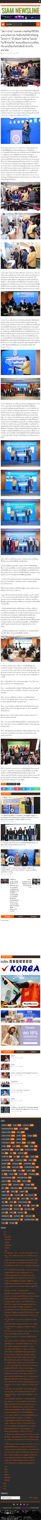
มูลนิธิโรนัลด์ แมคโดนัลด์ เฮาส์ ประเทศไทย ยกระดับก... (21, 1283)
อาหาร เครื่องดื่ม (6, 1139)
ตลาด (23, 1156)
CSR (3, 1153)
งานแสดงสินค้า (19, 1160)
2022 (5, 1489)
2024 (5, 1483)
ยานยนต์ (17, 1149)
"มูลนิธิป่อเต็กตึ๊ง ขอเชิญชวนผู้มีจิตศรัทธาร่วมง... (19, 1272)
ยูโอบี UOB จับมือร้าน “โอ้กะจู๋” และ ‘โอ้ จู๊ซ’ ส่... (18, 1418)
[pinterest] (24, 1504)
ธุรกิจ (29, 1142)
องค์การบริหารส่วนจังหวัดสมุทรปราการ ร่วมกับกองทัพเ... (21, 1376)
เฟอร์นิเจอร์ (17, 1216)
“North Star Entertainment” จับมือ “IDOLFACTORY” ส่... (21, 1409)
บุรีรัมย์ (12, 1191)
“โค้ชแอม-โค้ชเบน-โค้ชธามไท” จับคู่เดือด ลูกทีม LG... (20, 1354)
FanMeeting (5, 1195)
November (8, 1239)
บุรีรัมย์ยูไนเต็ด (5, 1216)
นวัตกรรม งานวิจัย (11, 784)
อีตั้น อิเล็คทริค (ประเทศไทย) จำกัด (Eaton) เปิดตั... (19, 1360)
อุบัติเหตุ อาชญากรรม (7, 1170)
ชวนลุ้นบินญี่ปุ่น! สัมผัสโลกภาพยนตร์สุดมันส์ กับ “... (20, 1420)
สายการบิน (4, 1198)
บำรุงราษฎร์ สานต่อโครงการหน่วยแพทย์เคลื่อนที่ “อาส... (21, 1415)
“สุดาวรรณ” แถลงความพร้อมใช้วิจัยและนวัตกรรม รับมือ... (22, 1296)
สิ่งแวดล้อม (15, 1163)
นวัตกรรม (4, 1181)
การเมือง (29, 1170)
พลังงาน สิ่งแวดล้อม (6, 1177)
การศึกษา (18, 1139)
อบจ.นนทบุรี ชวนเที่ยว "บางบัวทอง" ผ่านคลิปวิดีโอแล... (21, 1341)
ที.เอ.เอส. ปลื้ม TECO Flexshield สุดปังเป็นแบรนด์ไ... (20, 1391)
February (7, 1477)
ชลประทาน (16, 1209)
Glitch (13, 1056)
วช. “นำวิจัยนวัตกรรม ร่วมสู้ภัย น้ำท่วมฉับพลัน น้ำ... (20, 1463)
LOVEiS (11, 1174)
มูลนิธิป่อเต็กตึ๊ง (5, 1149)
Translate (35, 1498)
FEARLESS (14, 1081)
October (7, 1242)
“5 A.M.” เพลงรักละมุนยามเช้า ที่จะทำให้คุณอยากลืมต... (21, 1371)
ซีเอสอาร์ (19, 1142)
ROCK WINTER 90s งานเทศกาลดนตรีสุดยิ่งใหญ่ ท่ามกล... (21, 1382)
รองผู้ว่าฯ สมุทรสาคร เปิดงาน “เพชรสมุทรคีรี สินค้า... (20, 1423)
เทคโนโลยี (20, 1153)
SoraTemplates (25, 1508)
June (6, 1466)
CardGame (28, 1216)
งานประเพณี (32, 1174)
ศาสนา (32, 1198)
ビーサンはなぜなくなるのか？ (21, 1090)
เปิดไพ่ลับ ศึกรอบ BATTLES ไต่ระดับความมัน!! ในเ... (20, 1373)
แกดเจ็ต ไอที (5, 1156)
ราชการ (21, 1128)
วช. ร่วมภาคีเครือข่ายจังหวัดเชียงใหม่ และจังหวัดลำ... (20, 1426)
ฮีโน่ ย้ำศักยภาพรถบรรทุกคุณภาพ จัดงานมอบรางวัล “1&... (22, 1331)
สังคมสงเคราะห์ (29, 1149)
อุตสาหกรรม (16, 1184)
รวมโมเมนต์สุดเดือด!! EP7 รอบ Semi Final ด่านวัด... (20, 1275)
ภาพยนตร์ (22, 1191)
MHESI (33, 1205)
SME (3, 1202)
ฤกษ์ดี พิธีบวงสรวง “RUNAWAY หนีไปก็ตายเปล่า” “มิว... (20, 1343)
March (7, 1474)
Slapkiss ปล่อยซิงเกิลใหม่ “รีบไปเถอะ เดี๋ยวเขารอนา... (20, 1404)
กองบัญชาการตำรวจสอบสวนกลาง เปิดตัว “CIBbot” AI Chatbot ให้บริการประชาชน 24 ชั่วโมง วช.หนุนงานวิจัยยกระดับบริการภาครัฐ (19, 870)
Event (30, 1160)
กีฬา (11, 1153)
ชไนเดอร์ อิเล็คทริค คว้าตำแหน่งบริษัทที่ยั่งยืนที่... (19, 1412)
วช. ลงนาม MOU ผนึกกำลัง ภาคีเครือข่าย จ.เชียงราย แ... (21, 1365)
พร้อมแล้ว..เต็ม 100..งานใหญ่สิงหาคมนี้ (16, 1290)
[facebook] (39, 1)
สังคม (18, 1132)
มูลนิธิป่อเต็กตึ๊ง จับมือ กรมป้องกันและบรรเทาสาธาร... (20, 1278)
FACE (13, 1064)
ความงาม (4, 1167)
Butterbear (5, 1205)
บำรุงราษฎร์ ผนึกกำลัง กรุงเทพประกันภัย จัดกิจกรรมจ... (21, 1263)
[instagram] (27, 1504)
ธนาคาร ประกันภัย (22, 1202)
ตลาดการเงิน (15, 1167)
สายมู (3, 1212)
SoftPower (5, 1209)
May (6, 1469)
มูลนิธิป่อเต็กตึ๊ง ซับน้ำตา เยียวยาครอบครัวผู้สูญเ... (19, 1368)
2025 (5, 1234)
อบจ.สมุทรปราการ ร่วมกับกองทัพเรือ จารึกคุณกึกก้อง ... (21, 1401)
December (8, 1237)
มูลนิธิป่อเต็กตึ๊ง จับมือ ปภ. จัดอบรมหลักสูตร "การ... (19, 1428)
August (7, 1248)
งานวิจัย (32, 1156)
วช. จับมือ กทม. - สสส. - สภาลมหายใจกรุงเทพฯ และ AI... (21, 1253)
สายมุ (3, 1223)
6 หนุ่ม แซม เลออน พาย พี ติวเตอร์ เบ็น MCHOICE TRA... (21, 1260)
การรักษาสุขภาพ (6, 1142)
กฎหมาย (4, 1191)
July (6, 1250)
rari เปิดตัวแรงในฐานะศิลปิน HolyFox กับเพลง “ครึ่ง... (20, 1357)
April (6, 1472)
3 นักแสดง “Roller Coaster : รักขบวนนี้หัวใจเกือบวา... (20, 1301)
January (7, 1480)
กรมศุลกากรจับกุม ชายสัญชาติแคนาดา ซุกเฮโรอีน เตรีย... (22, 1449)
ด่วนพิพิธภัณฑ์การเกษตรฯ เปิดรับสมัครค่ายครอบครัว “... (21, 1309)
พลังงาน (23, 1198)
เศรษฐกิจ (30, 1135)
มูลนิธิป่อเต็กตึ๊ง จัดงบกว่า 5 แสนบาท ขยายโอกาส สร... (21, 1447)
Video (14, 1198)
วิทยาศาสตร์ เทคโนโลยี (7, 1128)
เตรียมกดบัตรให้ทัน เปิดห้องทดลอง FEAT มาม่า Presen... (21, 1324)
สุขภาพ (21, 1174)
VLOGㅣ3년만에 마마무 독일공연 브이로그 (24, 1073)
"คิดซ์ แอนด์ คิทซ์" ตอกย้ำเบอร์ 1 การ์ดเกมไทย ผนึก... (20, 1399)
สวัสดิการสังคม (14, 1188)
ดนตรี (14, 1146)
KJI (12, 1508)
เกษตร (31, 1146)
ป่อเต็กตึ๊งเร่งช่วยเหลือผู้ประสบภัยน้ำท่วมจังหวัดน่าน (19, 1293)
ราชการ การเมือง (6, 1135)
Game (24, 1205)
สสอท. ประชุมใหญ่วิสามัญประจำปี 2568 (16, 1334)
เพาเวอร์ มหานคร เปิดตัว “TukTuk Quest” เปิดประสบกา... (21, 1452)
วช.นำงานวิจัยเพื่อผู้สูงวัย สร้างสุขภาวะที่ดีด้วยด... (19, 1281)
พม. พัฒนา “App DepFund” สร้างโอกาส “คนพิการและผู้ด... (22, 1437)
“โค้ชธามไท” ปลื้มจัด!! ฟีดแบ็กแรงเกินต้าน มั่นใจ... (19, 1407)
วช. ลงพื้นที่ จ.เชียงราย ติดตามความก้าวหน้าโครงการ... (21, 1363)
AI (2, 1174)
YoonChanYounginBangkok (10, 1219)
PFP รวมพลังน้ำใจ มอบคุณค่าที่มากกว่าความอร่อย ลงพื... (21, 1270)
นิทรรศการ (20, 1212)
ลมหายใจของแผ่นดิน (30, 1219)
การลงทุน (27, 1184)
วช (18, 784)
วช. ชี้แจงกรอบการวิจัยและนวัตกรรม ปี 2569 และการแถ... (22, 1434)
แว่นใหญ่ (12, 1223)
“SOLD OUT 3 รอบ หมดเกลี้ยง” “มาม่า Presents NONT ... (21, 1389)
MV (15, 1156)
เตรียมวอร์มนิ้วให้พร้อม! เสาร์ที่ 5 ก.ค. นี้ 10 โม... (19, 1431)
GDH (19, 1170)
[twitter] (17, 1504)
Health (24, 1181)
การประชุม (17, 1195)
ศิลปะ (3, 1188)
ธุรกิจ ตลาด (26, 1125)
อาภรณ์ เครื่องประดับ (30, 1167)
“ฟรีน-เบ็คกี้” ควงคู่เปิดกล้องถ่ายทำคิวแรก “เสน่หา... (19, 1346)
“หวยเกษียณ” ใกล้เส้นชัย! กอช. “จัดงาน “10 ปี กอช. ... (20, 1349)
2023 (5, 1486)
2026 (5, 1232)
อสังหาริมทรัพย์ (27, 1163)
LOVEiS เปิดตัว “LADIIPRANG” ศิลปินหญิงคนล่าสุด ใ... (20, 1352)
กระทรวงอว (4, 1184)
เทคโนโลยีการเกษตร (22, 1177)
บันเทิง (14, 1125)
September (8, 1245)
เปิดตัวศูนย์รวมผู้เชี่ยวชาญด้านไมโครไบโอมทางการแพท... (22, 1312)
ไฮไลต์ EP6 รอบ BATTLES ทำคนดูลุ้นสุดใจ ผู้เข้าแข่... (20, 1304)
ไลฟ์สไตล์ (4, 1125)
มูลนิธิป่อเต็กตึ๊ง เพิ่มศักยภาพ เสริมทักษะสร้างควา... (19, 1299)
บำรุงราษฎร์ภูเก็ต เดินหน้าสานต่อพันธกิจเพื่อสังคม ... (20, 1457)
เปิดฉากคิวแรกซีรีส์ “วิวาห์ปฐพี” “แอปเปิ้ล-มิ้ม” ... (18, 1307)
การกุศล (4, 1146)
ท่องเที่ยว (19, 1135)
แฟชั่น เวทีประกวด (28, 1188)
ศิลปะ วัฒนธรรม (29, 1195)
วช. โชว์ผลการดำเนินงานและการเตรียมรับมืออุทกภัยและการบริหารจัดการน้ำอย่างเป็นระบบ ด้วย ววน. (19, 844)
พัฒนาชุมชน (28, 1209)
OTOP (16, 1205)
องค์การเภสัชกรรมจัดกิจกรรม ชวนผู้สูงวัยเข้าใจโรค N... (21, 1455)
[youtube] (21, 1504)
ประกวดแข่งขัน (5, 1160)
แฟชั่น (11, 1212)
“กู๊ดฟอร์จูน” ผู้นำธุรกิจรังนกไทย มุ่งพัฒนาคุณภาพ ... (20, 1379)
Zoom (11, 1202)
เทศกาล (14, 1181)
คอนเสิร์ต (4, 1163)
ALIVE (13, 1099)
